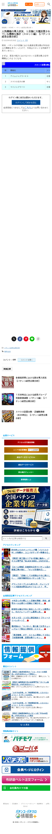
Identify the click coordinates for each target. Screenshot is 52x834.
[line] (32, 338)
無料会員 (7, 351)
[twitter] (13, 338)
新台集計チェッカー (26, 472)
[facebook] (20, 338)
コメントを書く (26, 360)
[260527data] (26, 533)
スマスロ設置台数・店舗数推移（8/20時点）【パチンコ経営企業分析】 (31, 414)
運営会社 (6, 804)
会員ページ (39, 4)
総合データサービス (26, 465)
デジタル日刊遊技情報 (26, 442)
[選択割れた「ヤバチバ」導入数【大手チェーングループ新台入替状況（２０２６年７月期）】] (6, 629)
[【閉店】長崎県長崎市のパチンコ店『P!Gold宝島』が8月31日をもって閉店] (6, 716)
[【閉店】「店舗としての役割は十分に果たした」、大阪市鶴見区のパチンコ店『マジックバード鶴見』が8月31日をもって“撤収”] (6, 578)
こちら (28, 107)
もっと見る (24, 724)
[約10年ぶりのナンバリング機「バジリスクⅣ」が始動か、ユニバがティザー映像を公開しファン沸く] (6, 553)
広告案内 (15, 804)
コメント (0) (22, 40)
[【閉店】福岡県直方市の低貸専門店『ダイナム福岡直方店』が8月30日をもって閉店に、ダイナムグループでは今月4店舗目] (6, 685)
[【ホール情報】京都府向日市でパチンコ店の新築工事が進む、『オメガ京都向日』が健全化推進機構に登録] (6, 570)
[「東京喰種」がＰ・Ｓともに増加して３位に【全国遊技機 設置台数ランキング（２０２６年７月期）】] (6, 638)
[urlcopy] (38, 338)
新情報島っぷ (26, 479)
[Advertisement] (26, 223)
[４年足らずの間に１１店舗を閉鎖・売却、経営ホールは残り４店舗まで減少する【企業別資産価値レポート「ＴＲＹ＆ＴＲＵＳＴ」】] (6, 603)
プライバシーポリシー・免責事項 (32, 804)
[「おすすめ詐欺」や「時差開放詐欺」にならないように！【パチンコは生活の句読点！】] (6, 696)
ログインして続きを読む (26, 102)
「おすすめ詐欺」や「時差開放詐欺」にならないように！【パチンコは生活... (30, 693)
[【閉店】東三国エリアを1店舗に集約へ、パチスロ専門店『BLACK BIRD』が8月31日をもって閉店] (6, 561)
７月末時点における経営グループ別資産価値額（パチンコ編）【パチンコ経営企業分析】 (31, 397)
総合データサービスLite (26, 457)
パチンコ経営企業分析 (12, 348)
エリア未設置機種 (25, 450)
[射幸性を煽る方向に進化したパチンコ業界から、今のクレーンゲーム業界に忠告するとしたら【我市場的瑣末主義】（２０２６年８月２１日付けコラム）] (6, 612)
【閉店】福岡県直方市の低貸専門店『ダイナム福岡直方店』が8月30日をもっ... (30, 683)
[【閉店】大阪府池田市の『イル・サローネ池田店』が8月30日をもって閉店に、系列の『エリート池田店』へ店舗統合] (6, 675)
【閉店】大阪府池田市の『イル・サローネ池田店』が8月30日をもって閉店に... (29, 673)
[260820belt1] (26, 23)
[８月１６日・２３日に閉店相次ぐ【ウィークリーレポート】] (6, 621)
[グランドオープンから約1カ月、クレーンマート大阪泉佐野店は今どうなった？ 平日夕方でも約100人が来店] (6, 587)
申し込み (29, 4)
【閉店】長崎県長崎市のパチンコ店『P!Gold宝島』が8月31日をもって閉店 (29, 714)
